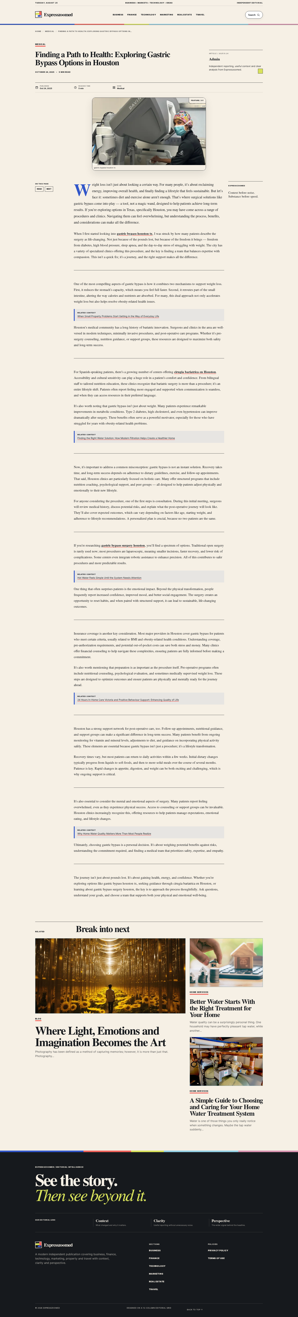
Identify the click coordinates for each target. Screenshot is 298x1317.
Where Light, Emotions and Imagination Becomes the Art (100, 1036)
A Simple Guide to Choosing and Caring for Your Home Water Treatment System (226, 1106)
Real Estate (184, 14)
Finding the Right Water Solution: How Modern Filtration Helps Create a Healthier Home (126, 438)
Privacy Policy (218, 1250)
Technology (148, 14)
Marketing (166, 14)
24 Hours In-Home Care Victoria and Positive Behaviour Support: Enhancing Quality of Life (128, 699)
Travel (200, 14)
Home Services (199, 992)
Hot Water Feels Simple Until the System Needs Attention (109, 577)
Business (118, 14)
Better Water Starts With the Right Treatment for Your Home (222, 1008)
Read (39, 189)
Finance (132, 14)
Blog (38, 1018)
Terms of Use (216, 1258)
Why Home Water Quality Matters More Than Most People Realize (114, 833)
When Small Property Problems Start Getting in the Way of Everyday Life (118, 316)
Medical (49, 31)
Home (38, 31)
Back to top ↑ (195, 1310)
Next (49, 189)
